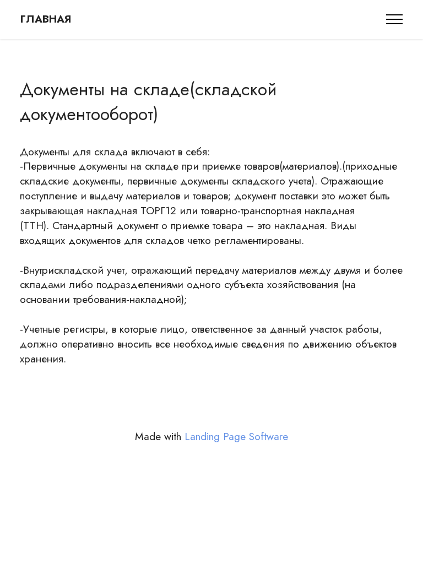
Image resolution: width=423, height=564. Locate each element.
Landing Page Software (236, 436)
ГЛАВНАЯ (45, 19)
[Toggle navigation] (394, 19)
